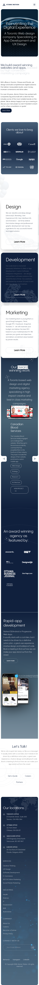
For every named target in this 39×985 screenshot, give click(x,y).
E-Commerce (8, 876)
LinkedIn (26, 960)
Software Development (11, 872)
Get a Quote (12, 776)
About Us (6, 923)
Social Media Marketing (11, 883)
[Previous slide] (4, 459)
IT (3, 901)
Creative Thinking (9, 866)
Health (5, 894)
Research (15, 477)
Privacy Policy (8, 934)
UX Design (7, 869)
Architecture (16, 482)
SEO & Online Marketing (12, 879)
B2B (4, 908)
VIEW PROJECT (19, 488)
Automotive (7, 912)
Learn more (10, 661)
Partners (19, 782)
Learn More (6, 110)
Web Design (16, 466)
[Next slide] (35, 459)
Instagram (16, 960)
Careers (28, 776)
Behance (6, 960)
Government (7, 905)
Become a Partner (9, 930)
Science (6, 898)
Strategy (15, 471)
